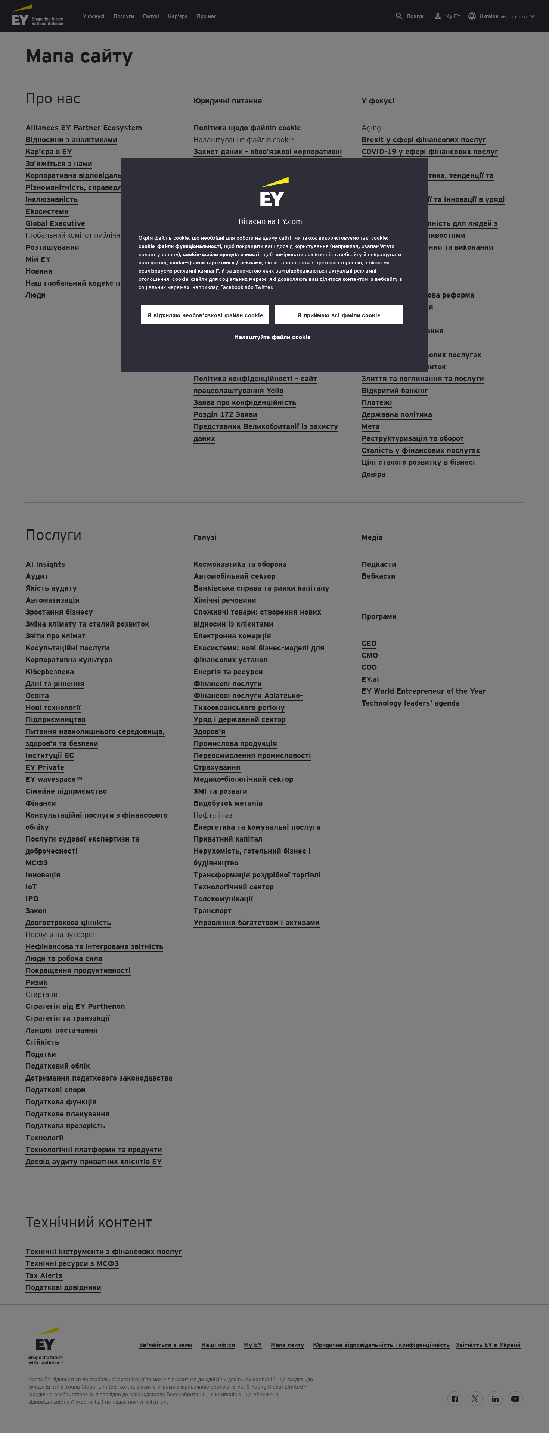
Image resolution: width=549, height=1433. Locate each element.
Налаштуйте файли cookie (272, 336)
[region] (274, 265)
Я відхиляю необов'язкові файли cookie (205, 315)
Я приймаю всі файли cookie (339, 315)
